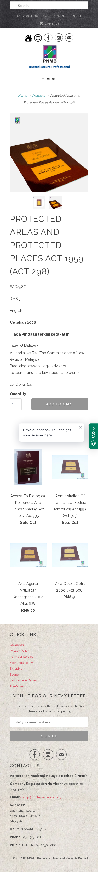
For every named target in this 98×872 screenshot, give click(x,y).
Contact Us (27, 15)
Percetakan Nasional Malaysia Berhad (62, 858)
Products (38, 95)
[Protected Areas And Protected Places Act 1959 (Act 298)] (49, 152)
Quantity (18, 394)
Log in (75, 15)
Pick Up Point (54, 15)
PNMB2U (29, 858)
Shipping (16, 668)
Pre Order (16, 686)
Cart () (51, 23)
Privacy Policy (19, 650)
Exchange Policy (21, 663)
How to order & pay (23, 680)
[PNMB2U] (49, 57)
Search (15, 674)
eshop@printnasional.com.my (41, 797)
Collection (17, 645)
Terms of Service (21, 657)
